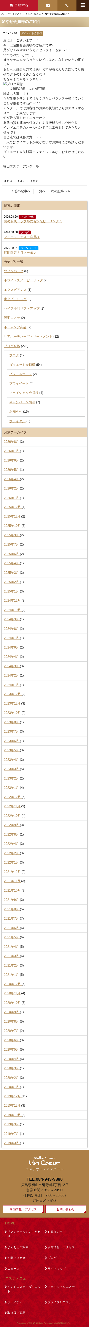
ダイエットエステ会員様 (22, 237)
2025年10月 (13, 525)
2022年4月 (12, 843)
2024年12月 (13, 600)
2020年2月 (12, 1077)
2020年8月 (12, 1021)
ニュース (13, 1268)
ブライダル (17, 421)
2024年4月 (12, 656)
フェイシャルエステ (61, 1286)
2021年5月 (12, 937)
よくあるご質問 (18, 1247)
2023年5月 (12, 750)
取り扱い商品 (16, 1313)
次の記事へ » (60, 191)
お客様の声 (55, 1231)
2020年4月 (12, 1059)
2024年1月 (12, 685)
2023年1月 (12, 787)
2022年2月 (12, 853)
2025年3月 (12, 572)
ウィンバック (28, 248)
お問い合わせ (66, 1209)
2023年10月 (13, 712)
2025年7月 (12, 544)
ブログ (25, 232)
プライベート (19, 383)
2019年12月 (13, 1096)
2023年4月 (12, 759)
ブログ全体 (27, 216)
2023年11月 (12, 703)
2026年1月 (12, 498)
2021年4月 (12, 946)
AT (34, 1323)
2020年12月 (13, 984)
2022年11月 (12, 806)
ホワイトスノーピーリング (23, 280)
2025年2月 (12, 582)
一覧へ (41, 191)
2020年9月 (12, 1012)
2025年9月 (12, 535)
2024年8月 (12, 628)
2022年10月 (13, 815)
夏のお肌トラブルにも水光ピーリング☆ (33, 221)
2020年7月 (12, 1030)
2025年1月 (12, 591)
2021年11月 (12, 881)
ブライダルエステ (60, 1302)
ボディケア (14, 1302)
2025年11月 (12, 516)
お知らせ (15, 411)
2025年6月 (12, 554)
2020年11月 (12, 993)
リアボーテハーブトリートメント (28, 336)
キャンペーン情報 (22, 402)
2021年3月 (12, 956)
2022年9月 (12, 825)
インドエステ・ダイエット (24, 1289)
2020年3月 (12, 1068)
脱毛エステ (12, 318)
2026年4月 (12, 479)
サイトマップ (57, 1268)
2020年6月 (12, 1040)
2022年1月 (12, 862)
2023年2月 (12, 778)
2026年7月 (12, 451)
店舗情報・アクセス (23, 1209)
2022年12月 (13, 797)
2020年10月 (13, 1002)
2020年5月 (12, 1049)
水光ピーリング (15, 299)
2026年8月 (12, 441)
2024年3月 (12, 666)
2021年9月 (12, 899)
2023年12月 (13, 694)
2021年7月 (12, 918)
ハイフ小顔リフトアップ (22, 308)
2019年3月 (12, 1143)
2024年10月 (13, 610)
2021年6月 (12, 928)
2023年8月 (12, 722)
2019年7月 (12, 1133)
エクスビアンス (15, 290)
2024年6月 (12, 647)
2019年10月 (13, 1115)
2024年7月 (12, 638)
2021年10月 (13, 890)
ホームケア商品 (15, 327)
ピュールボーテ (20, 374)
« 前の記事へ (21, 191)
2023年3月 (12, 769)
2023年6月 (12, 741)
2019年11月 (12, 1105)
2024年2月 (12, 675)
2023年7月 (12, 731)
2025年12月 (13, 507)
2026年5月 (12, 469)
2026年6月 (12, 460)
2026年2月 (12, 488)
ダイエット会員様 (31, 33)
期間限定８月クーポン (20, 252)
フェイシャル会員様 (23, 393)
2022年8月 (12, 834)
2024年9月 (12, 619)
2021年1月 (12, 974)
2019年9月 (12, 1124)
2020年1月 (12, 1087)
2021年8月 (12, 909)
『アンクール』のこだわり (24, 1234)
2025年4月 (12, 563)
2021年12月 (13, 871)
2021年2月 (12, 965)
